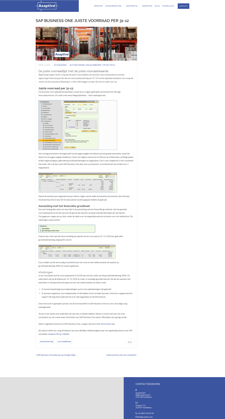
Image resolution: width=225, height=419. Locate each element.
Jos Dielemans (60, 65)
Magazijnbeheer (93, 65)
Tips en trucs (108, 65)
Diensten (98, 6)
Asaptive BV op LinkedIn (58, 334)
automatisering (46, 341)
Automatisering (77, 65)
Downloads (168, 6)
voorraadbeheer (64, 341)
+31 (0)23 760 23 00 (146, 413)
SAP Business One (113, 6)
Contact (183, 6)
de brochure (106, 324)
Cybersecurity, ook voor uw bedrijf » (121, 355)
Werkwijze (147, 6)
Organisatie (132, 6)
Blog (157, 6)
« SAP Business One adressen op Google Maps (56, 355)
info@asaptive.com (145, 417)
